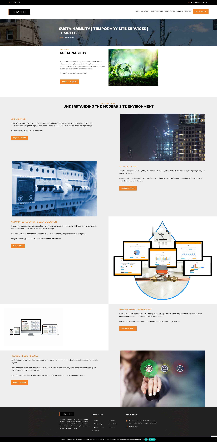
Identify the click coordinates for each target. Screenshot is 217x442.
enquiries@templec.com (199, 2)
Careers (179, 11)
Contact (188, 11)
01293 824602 (16, 2)
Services (144, 11)
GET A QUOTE (200, 11)
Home (137, 11)
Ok (146, 439)
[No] (215, 439)
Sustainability (157, 11)
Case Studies (170, 11)
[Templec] (19, 12)
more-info (152, 439)
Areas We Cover (99, 427)
